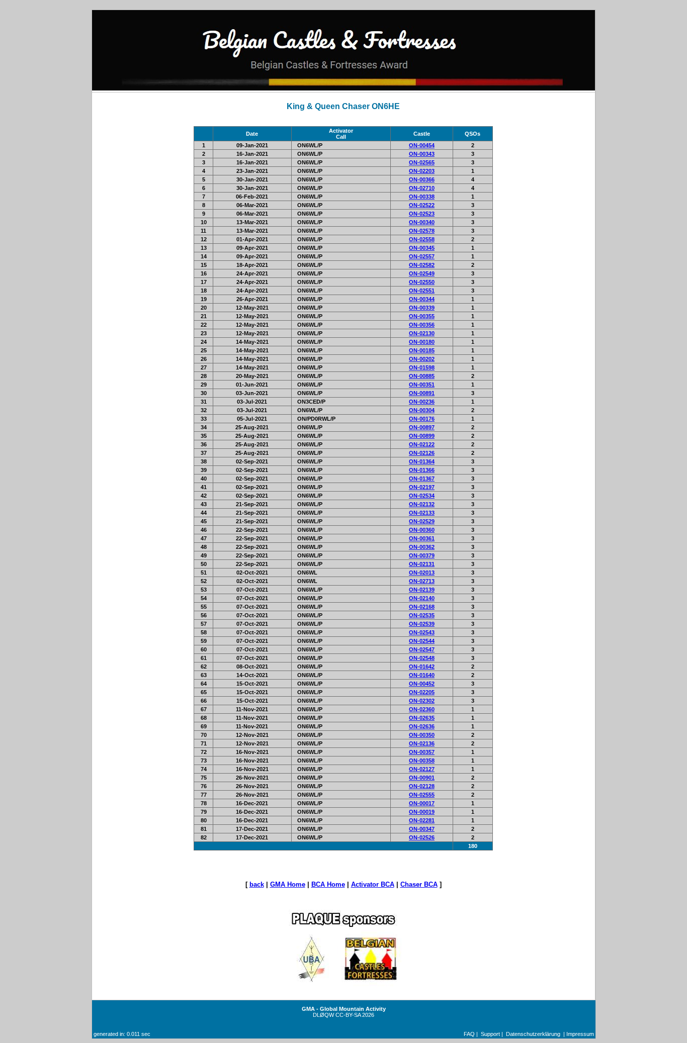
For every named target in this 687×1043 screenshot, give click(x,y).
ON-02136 (422, 743)
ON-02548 (422, 658)
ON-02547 (422, 649)
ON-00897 (422, 427)
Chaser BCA (419, 884)
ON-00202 (422, 359)
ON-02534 (422, 496)
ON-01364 (422, 461)
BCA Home (328, 884)
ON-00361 (422, 538)
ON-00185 (422, 350)
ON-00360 (422, 530)
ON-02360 (422, 709)
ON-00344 (422, 299)
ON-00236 (422, 402)
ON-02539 (422, 624)
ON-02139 (422, 590)
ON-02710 (422, 188)
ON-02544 (422, 641)
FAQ (469, 1034)
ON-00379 (422, 555)
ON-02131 (422, 564)
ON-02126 (422, 453)
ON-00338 (422, 197)
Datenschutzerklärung (533, 1034)
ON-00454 (422, 145)
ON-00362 (422, 547)
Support (490, 1034)
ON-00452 (422, 684)
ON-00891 (422, 393)
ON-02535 (422, 615)
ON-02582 (422, 265)
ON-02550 (422, 282)
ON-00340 (422, 222)
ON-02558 (422, 239)
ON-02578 (422, 231)
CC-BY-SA (348, 1015)
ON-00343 (422, 154)
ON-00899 (422, 436)
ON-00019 (422, 812)
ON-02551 (422, 291)
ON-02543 (422, 632)
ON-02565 (422, 162)
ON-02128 (422, 786)
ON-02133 (422, 513)
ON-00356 (422, 325)
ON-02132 (422, 504)
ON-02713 (422, 581)
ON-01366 (422, 470)
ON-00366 (422, 179)
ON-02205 (422, 692)
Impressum (580, 1034)
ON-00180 (422, 342)
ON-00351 (422, 385)
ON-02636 (422, 726)
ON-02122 (422, 444)
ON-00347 (422, 829)
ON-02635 (422, 718)
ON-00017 (422, 803)
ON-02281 (422, 820)
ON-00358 (422, 760)
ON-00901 (422, 778)
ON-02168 (422, 607)
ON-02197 (422, 487)
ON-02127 (422, 769)
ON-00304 (422, 410)
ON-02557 (422, 256)
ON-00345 (422, 248)
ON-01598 (422, 367)
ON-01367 (422, 479)
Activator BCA (372, 884)
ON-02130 (422, 333)
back (256, 884)
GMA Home (287, 884)
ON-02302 (422, 701)
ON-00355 (422, 316)
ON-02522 (422, 205)
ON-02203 (422, 171)
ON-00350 (422, 735)
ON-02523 (422, 214)
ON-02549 (422, 273)
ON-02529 (422, 521)
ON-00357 (422, 752)
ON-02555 (422, 795)
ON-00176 (422, 419)
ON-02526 (422, 837)
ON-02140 (422, 598)
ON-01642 (422, 666)
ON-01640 (422, 675)
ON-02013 (422, 573)
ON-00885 (422, 376)
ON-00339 (422, 308)
